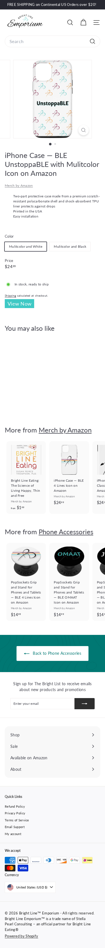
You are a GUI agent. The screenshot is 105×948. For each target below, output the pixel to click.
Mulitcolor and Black (70, 246)
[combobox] (52, 41)
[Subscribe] (84, 703)
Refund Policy (15, 806)
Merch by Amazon (19, 185)
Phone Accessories (66, 532)
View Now (19, 304)
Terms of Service (17, 820)
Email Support (15, 827)
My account (13, 834)
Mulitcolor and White (25, 246)
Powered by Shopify (21, 936)
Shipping (10, 295)
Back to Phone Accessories (56, 653)
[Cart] (83, 22)
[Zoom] (83, 130)
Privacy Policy (15, 813)
